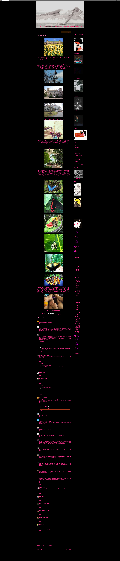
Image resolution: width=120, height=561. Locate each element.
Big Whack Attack (77, 147)
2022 (75, 236)
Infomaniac (76, 161)
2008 (75, 348)
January (76, 336)
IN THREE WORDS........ (77, 260)
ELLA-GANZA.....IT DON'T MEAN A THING (78, 263)
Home (54, 549)
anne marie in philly (42, 355)
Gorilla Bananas (42, 503)
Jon (40, 477)
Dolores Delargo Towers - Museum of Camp (78, 153)
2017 (75, 242)
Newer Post (39, 549)
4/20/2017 (50, 365)
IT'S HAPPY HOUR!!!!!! (77, 285)
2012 (75, 343)
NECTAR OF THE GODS (77, 275)
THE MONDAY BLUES (77, 309)
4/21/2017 (47, 503)
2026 (75, 231)
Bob (40, 419)
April (76, 254)
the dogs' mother (42, 320)
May (76, 252)
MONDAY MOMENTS (77, 330)
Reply (40, 323)
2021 (75, 237)
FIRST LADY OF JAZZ (77, 273)
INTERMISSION (77, 291)
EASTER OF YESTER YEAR (77, 293)
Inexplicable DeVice (77, 159)
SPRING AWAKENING (77, 297)
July (76, 250)
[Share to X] (52, 313)
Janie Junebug (77, 163)
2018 (75, 241)
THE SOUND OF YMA (77, 313)
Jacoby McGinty (42, 470)
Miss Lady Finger (42, 510)
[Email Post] (48, 313)
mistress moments (50, 314)
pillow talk (57, 314)
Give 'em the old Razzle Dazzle (78, 155)
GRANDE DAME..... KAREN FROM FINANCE (78, 305)
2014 (75, 340)
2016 (75, 338)
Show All (82, 164)
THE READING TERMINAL (77, 255)
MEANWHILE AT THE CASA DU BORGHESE (77, 258)
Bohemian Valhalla (77, 149)
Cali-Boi (40, 487)
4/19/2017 (47, 320)
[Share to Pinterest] (53, 313)
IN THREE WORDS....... (77, 287)
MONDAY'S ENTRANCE (77, 278)
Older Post (68, 549)
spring (60, 314)
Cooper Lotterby (42, 517)
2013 (75, 342)
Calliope (40, 372)
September (77, 247)
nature (54, 314)
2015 (75, 339)
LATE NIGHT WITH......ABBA (77, 281)
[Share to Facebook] (53, 313)
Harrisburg (41, 314)
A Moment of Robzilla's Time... (78, 145)
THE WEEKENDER (78, 290)
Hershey (45, 314)
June (76, 251)
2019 (75, 240)
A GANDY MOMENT (77, 307)
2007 (75, 349)
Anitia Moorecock (77, 353)
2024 (75, 233)
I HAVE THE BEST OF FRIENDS (77, 326)
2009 (75, 347)
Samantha (41, 397)
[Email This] (50, 313)
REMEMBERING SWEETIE (77, 328)
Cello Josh (41, 496)
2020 (75, 238)
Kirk (40, 524)
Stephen (40, 326)
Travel (40, 413)
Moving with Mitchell (43, 378)
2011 (75, 344)
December (77, 243)
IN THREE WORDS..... (77, 317)
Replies (42, 345)
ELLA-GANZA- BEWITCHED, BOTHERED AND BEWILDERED (77, 270)
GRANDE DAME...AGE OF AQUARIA (78, 321)
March (76, 334)
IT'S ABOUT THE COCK (77, 319)
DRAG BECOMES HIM (77, 299)
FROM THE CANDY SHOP (77, 283)
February (76, 335)
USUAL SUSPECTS (78, 279)
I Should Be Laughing (78, 157)
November (77, 245)
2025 (75, 232)
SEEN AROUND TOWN (77, 324)
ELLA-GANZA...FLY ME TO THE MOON (77, 266)
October (76, 246)
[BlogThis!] (51, 313)
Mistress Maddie (45, 365)
